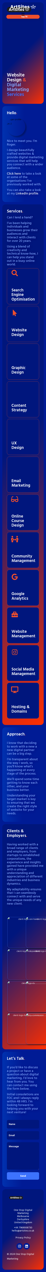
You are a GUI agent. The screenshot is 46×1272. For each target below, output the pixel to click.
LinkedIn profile (27, 193)
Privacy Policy (23, 1237)
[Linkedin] (26, 1246)
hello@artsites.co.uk (23, 1230)
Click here (14, 173)
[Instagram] (19, 1246)
